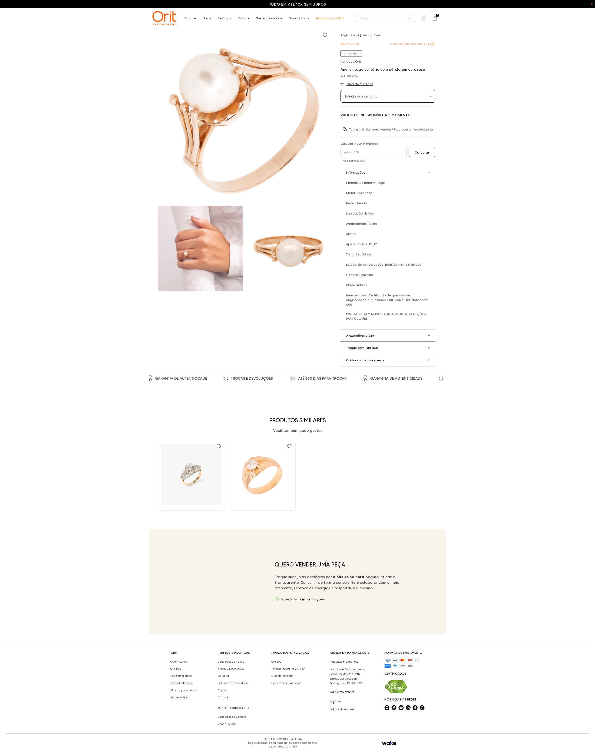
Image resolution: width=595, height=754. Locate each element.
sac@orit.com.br (346, 709)
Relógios (224, 18)
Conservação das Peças (286, 683)
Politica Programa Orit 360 (287, 668)
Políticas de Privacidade (233, 683)
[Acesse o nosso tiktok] (415, 707)
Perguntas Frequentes (344, 661)
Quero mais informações (303, 599)
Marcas (190, 18)
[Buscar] (409, 18)
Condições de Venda (231, 661)
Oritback (223, 697)
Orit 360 (276, 661)
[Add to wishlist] (325, 35)
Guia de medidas (282, 675)
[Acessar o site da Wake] (389, 743)
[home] (164, 18)
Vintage (244, 18)
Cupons (222, 690)
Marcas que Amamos (183, 690)
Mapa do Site (179, 697)
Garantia (223, 675)
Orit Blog (175, 668)
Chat (338, 701)
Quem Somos (179, 661)
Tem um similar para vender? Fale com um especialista (391, 129)
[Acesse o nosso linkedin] (408, 707)
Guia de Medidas (360, 84)
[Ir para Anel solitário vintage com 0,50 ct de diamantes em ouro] (262, 475)
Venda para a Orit (330, 18)
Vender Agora (227, 724)
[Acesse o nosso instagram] (387, 707)
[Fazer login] (423, 18)
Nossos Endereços (181, 683)
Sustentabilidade (269, 18)
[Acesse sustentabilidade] (396, 687)
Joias (207, 18)
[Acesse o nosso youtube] (400, 707)
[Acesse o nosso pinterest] (422, 707)
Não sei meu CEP (354, 160)
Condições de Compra (232, 716)
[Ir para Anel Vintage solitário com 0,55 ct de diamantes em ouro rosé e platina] (191, 475)
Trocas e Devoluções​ (231, 668)
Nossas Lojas (299, 18)
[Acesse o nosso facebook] (394, 707)
